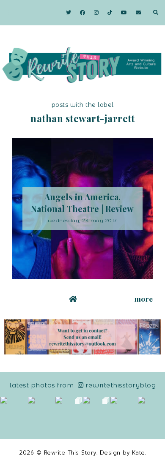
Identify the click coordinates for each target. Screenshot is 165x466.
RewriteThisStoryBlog (120, 385)
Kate (138, 453)
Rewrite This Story (70, 453)
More (144, 298)
